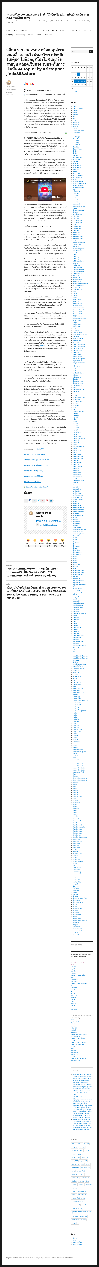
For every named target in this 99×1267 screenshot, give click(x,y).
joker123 (73, 967)
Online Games (76, 31)
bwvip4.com (76, 198)
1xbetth (73, 997)
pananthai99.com (78, 389)
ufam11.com (76, 631)
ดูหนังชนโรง (74, 1054)
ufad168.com (77, 627)
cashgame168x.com (79, 206)
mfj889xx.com (77, 361)
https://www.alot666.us (78, 975)
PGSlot (75, 422)
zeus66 (75, 678)
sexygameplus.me (78, 534)
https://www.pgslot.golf (78, 1038)
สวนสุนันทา (76, 849)
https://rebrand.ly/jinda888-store (36, 460)
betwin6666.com (78, 181)
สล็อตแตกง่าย (76, 843)
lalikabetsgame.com (79, 318)
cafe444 (75, 200)
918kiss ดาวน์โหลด (78, 131)
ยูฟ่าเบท (75, 758)
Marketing (64, 31)
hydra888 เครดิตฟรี (78, 285)
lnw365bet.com (77, 332)
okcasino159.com (78, 381)
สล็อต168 (75, 782)
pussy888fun (77, 473)
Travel (30, 35)
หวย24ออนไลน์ (77, 868)
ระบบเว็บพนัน (76, 760)
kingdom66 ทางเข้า (78, 310)
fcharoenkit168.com (79, 243)
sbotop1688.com (78, 515)
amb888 (75, 155)
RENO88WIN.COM (78, 481)
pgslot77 (75, 430)
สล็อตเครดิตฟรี (77, 821)
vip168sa (75, 662)
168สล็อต (75, 110)
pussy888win (77, 475)
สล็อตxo (75, 811)
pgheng (75, 414)
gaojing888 (76, 265)
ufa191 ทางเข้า (77, 617)
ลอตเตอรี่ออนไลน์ (77, 762)
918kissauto (76, 133)
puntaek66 (76, 469)
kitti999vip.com (77, 316)
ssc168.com (76, 578)
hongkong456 (77, 281)
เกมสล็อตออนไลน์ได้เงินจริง (79, 1216)
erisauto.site (76, 232)
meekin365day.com (79, 359)
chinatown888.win (78, 210)
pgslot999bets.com (79, 438)
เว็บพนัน (75, 906)
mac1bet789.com (78, 348)
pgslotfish (76, 440)
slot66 (74, 558)
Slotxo (75, 562)
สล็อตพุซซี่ (75, 815)
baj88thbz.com (77, 165)
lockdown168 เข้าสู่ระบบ (80, 334)
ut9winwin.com (77, 652)
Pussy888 (76, 471)
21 (85, 81)
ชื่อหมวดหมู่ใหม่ (77, 684)
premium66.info (78, 456)
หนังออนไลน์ (76, 859)
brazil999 (76, 196)
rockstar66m (77, 489)
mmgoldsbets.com (79, 363)
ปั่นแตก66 (75, 735)
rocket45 (75, 487)
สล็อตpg (75, 807)
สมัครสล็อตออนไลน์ (78, 772)
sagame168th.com (78, 507)
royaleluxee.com (78, 495)
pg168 (74, 407)
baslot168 (76, 169)
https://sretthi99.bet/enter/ (81, 283)
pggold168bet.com (78, 412)
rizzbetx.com (77, 485)
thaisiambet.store (78, 603)
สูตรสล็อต (75, 851)
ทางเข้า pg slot (77, 709)
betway (75, 179)
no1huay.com (77, 377)
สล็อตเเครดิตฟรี (77, 839)
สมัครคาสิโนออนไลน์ (78, 764)
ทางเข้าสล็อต (76, 719)
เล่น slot (75, 892)
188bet (75, 112)
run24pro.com (77, 497)
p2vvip (75, 387)
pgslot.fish (76, 426)
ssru (74, 587)
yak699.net (76, 672)
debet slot (76, 216)
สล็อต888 (75, 794)
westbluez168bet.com (79, 664)
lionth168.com (77, 324)
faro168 (75, 241)
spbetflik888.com (78, 570)
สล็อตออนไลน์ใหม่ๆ (77, 1201)
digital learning (78, 220)
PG (73, 393)
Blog (15, 31)
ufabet (75, 623)
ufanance (76, 633)
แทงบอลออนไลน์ (77, 929)
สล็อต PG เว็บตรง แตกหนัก (80, 778)
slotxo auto (76, 564)
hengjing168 (76, 277)
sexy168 (75, 519)
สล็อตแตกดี (76, 845)
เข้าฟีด (74, 1240)
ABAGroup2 (76, 137)
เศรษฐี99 (75, 925)
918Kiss (75, 129)
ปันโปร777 (75, 739)
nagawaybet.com (78, 365)
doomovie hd (75, 1010)
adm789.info (77, 145)
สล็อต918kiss (76, 802)
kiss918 (73, 1003)
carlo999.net (76, 202)
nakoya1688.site (78, 367)
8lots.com (76, 122)
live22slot (76, 330)
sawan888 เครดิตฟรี (78, 509)
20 (82, 81)
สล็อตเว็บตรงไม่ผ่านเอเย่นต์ (80, 837)
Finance (46, 31)
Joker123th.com (77, 304)
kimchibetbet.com (78, 308)
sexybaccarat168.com (79, 530)
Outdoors (24, 31)
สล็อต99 (75, 804)
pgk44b (75, 420)
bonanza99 (76, 192)
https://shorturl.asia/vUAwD (37, 487)
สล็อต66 (75, 788)
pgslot (73, 999)
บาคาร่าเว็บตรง (77, 731)
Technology (20, 35)
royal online (76, 491)
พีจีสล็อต (75, 745)
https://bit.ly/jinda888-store (34, 454)
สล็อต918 (75, 800)
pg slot (73, 1001)
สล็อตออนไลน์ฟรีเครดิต (78, 1198)
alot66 (75, 151)
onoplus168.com (78, 385)
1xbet (74, 116)
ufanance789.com (78, 636)
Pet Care (87, 31)
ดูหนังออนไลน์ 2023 (78, 693)
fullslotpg (76, 257)
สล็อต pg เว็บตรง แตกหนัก (79, 1191)
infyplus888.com (78, 289)
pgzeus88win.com (78, 446)
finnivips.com (77, 245)
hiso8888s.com (77, 279)
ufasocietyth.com (78, 642)
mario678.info (77, 355)
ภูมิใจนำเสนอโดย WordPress (64, 1258)
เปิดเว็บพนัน (76, 890)
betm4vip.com (77, 177)
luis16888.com (77, 340)
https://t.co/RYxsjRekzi (32, 481)
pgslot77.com (77, 432)
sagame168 (76, 503)
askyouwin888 (77, 157)
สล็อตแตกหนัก (77, 847)
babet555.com (77, 159)
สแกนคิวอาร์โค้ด (77, 853)
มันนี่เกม (75, 754)
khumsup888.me (78, 306)
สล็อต (39, 283)
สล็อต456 (75, 784)
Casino (75, 208)
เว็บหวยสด (75, 916)
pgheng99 (76, 416)
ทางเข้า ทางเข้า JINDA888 (80, 711)
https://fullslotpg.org (77, 1044)
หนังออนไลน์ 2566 (78, 862)
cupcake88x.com (78, 214)
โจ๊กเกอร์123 (76, 935)
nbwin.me (76, 369)
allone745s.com (77, 149)
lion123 (75, 322)
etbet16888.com (78, 236)
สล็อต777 (75, 792)
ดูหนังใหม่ (75, 695)
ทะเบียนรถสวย (77, 703)
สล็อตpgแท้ (76, 809)
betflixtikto (76, 173)
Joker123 (75, 298)
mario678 (76, 352)
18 (75, 81)
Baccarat (75, 161)
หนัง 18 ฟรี (75, 855)
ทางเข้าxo (75, 717)
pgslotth (75, 444)
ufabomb (75, 625)
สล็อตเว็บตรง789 (77, 829)
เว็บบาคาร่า (76, 904)
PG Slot (75, 395)
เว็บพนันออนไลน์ (77, 908)
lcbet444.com (77, 320)
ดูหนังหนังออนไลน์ (78, 688)
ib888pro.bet (77, 287)
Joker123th (75, 1150)
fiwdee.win (76, 247)
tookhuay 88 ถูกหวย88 (79, 613)
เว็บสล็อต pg (76, 912)
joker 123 (74, 1028)
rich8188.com (77, 483)
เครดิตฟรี (75, 884)
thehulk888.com (78, 605)
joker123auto (77, 300)
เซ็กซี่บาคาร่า (76, 886)
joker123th (76, 302)
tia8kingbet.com (78, 607)
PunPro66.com (77, 462)
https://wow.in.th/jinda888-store (36, 465)
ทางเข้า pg (76, 707)
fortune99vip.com (78, 249)
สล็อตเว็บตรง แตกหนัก (79, 827)
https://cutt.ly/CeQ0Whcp (33, 471)
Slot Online (76, 546)
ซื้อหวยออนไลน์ (75, 1060)
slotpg (73, 993)
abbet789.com (77, 139)
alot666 (75, 153)
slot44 (73, 977)
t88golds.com (77, 595)
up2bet (75, 650)
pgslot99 (75, 434)
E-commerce (35, 31)
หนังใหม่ (75, 864)
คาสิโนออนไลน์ (77, 682)
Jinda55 (75, 293)
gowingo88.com (78, 273)
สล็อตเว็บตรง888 (77, 833)
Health (54, 31)
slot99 (73, 985)
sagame (75, 501)
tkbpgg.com (76, 609)
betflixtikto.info (77, 175)
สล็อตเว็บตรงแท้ (77, 835)
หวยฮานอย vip (77, 872)
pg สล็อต (75, 403)
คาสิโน (74, 680)
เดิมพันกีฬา (76, 888)
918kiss (73, 1020)
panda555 (76, 391)
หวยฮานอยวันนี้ (77, 874)
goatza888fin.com (78, 269)
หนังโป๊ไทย (74, 995)
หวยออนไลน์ (76, 870)
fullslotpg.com (77, 259)
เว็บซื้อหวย (75, 896)
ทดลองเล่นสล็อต (77, 699)
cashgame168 (77, 204)
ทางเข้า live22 (77, 705)
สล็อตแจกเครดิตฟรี (78, 841)
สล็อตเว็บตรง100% (77, 1208)
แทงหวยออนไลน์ (77, 931)
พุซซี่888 (75, 747)
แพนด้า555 (75, 933)
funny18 (75, 263)
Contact (39, 35)
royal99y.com (77, 493)
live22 (74, 328)
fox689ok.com (77, 251)
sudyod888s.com (78, 591)
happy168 (76, 275)
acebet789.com (77, 141)
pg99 (74, 410)
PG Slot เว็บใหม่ (77, 401)
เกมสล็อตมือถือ (77, 880)
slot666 (75, 560)
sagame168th (77, 505)
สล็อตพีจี (75, 813)
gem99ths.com (77, 267)
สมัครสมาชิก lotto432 (79, 768)
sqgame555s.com (78, 574)
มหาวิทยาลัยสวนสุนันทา (79, 752)
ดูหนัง (74, 686)
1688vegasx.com (78, 108)
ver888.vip (76, 660)
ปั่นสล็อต (75, 733)
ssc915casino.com (78, 581)
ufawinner (76, 644)
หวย (74, 866)
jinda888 (40, 449)
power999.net (77, 454)
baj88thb (75, 163)
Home (8, 31)
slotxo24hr (76, 566)
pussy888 (74, 987)
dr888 (74, 224)
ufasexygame (77, 638)
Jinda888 (43, 346)
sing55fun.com (77, 538)
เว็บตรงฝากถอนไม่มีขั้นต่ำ (80, 898)
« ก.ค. (75, 91)
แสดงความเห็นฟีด (77, 1242)
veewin (75, 654)
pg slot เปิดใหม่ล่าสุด (78, 397)
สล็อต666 (75, 790)
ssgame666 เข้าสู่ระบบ (79, 585)
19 (78, 81)
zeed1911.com (77, 676)
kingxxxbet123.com (79, 312)
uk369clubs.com (78, 648)
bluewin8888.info (78, 188)
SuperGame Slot (78, 593)
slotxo (73, 991)
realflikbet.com (77, 479)
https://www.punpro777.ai (79, 1058)
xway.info (76, 670)
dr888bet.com (77, 226)
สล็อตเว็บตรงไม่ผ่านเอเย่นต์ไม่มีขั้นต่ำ (81, 1212)
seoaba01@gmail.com (48, 525)
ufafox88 (75, 629)
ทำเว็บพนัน (76, 721)
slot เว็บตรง (74, 971)
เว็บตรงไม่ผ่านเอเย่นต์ (78, 902)
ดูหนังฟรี (73, 1030)
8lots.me (75, 126)
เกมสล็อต (75, 878)
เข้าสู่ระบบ (75, 1238)
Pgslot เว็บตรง (77, 424)
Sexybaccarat (77, 528)
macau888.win (77, 350)
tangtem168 (76, 597)
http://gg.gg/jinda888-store (34, 476)
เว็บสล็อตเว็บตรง (77, 914)
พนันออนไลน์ (76, 741)
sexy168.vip (76, 521)
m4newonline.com (79, 344)
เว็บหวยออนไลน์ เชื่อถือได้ (80, 921)
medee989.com (77, 357)
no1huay (75, 375)
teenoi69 (75, 599)
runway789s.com (78, 499)
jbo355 (74, 291)
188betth (75, 114)
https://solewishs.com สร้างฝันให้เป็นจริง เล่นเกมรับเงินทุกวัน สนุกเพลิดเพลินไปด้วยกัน (30, 1258)
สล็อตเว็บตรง (9, 95)
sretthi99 (75, 576)
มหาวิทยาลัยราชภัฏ (78, 750)
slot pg (75, 548)
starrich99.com (77, 589)
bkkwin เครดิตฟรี (78, 186)
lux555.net (76, 342)
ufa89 (74, 621)
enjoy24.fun (76, 230)
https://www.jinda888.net (79, 983)
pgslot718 (76, 428)
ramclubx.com (77, 477)
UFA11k (75, 615)
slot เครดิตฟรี (76, 550)
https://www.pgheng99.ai (79, 1042)
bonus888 (76, 194)
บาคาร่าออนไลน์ (77, 729)
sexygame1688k (78, 532)
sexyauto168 (76, 526)
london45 (76, 336)
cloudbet (75, 212)
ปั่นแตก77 (75, 737)
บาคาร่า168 (76, 725)
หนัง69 (74, 857)
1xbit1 (74, 118)
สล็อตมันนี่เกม (76, 817)
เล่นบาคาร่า (76, 894)
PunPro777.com (77, 467)
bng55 (74, 190)
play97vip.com (77, 450)
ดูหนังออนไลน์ (76, 690)
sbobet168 (76, 513)
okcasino (75, 379)
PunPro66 (76, 460)
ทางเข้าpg (75, 713)
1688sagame (77, 106)
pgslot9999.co (77, 436)
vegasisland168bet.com (80, 656)
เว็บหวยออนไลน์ (77, 919)
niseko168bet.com (78, 373)
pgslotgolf (76, 442)
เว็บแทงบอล (76, 923)
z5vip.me (75, 674)
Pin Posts (48, 35)
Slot (74, 544)
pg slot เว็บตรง (77, 399)
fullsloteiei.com (77, 255)
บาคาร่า (75, 723)
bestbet (75, 171)
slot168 (75, 556)
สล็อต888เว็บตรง (77, 796)
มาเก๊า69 (75, 756)
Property (9, 35)
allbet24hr (76, 147)
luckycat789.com (78, 338)
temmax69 (76, 601)
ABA (74, 135)
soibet (74, 568)
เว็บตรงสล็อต (76, 900)
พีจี (73, 743)
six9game (76, 542)
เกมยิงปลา (75, 876)
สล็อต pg (75, 776)
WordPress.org (77, 1244)
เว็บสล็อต (75, 910)
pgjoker (75, 418)
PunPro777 (76, 464)
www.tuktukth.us (78, 666)
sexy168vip (76, 524)
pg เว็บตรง (76, 405)
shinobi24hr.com (78, 536)
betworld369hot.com (79, 184)
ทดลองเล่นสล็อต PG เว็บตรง (80, 701)
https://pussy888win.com (79, 1034)
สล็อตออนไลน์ (76, 819)
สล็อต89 (75, 798)
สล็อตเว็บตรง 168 (77, 825)
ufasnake (76, 640)
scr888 (75, 517)
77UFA (75, 120)
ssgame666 (76, 583)
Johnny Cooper (48, 520)
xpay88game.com (78, 668)
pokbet (75, 452)
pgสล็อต (75, 448)
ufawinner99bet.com (79, 646)
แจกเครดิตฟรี (76, 927)
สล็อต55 (75, 786)
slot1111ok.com (77, 552)
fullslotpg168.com (78, 261)
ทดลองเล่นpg (76, 697)
